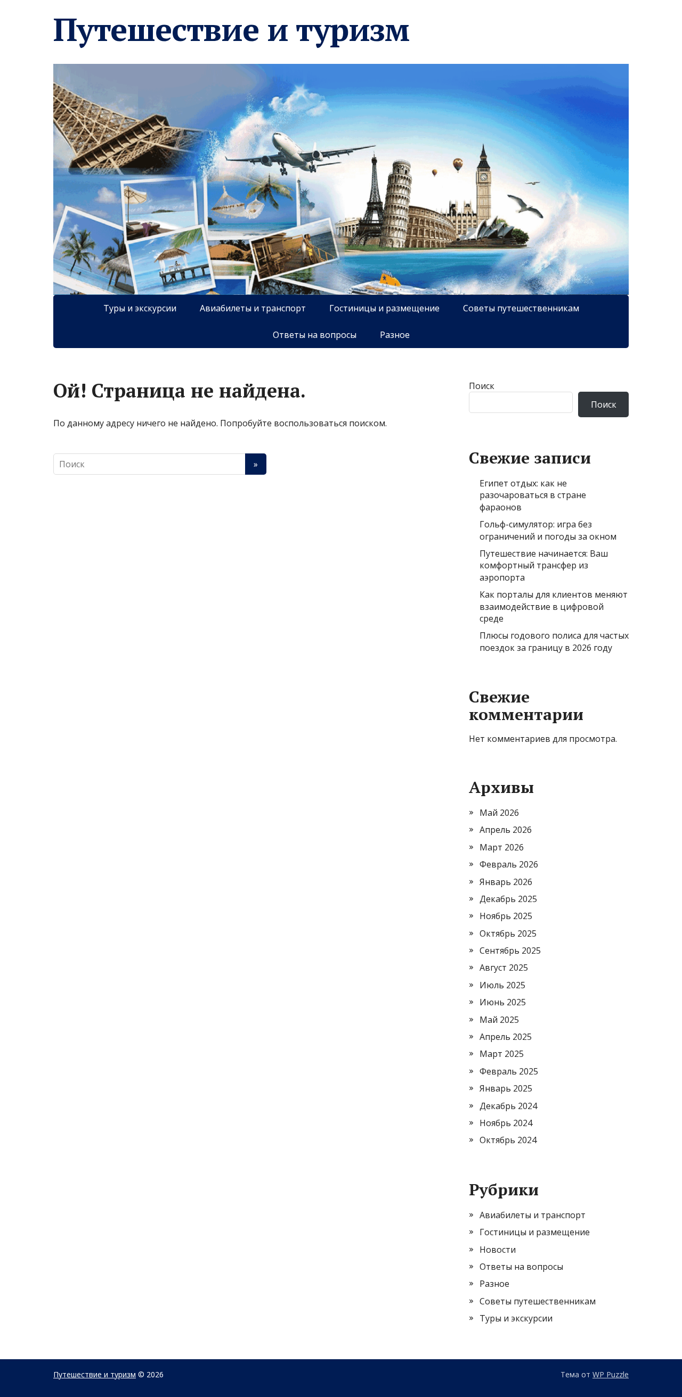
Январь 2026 (506, 882)
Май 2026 (499, 813)
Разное (395, 335)
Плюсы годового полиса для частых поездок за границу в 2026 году (554, 641)
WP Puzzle (610, 1374)
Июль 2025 (502, 985)
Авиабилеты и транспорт (253, 308)
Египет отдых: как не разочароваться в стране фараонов (533, 495)
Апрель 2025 (506, 1037)
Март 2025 (502, 1054)
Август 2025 (504, 967)
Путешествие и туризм (231, 29)
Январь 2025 (506, 1088)
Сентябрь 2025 (510, 950)
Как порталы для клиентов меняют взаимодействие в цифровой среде (554, 606)
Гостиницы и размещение (384, 308)
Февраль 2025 (509, 1071)
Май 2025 (499, 1020)
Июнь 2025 (503, 1002)
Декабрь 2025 (508, 899)
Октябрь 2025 (508, 933)
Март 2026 (502, 847)
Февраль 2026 (509, 864)
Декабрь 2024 (508, 1106)
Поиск (481, 386)
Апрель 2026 (506, 830)
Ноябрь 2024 (506, 1123)
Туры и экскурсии (139, 308)
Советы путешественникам (521, 308)
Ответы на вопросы (314, 335)
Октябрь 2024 (508, 1140)
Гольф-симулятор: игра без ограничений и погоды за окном (548, 530)
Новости (498, 1249)
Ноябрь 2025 (506, 916)
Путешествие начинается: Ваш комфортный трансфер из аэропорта (544, 565)
